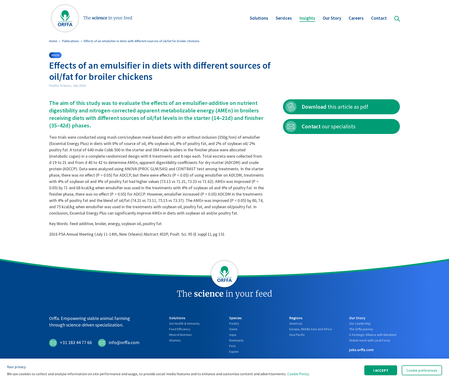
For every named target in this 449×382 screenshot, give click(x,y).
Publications (70, 41)
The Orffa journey (361, 329)
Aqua (232, 335)
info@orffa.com (124, 342)
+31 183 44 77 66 (76, 342)
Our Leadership (360, 323)
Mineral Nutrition (180, 335)
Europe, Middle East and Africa (310, 329)
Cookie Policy (298, 373)
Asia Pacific (297, 335)
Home (53, 41)
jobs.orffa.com (361, 349)
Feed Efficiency (179, 329)
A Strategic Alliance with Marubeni (372, 335)
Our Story (332, 18)
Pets (232, 346)
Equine (234, 351)
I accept (380, 370)
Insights (307, 18)
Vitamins (175, 340)
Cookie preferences (421, 370)
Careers (356, 18)
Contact (379, 18)
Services (284, 18)
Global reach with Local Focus (369, 340)
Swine (233, 329)
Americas (295, 323)
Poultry (234, 323)
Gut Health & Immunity (184, 323)
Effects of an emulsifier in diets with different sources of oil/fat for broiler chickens (141, 41)
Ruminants (236, 340)
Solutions (259, 18)
